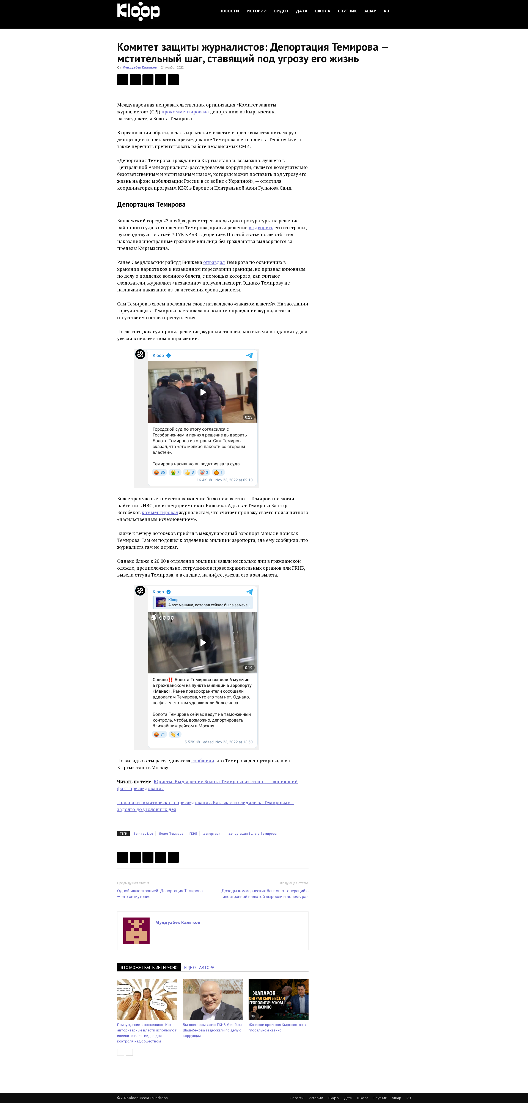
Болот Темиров (171, 833)
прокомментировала (185, 111)
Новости (229, 10)
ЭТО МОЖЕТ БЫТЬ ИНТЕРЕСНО (149, 967)
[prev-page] (120, 1052)
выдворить (261, 227)
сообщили (202, 760)
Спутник (347, 10)
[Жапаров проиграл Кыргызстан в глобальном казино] (279, 999)
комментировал (160, 512)
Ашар (370, 10)
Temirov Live (143, 833)
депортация (212, 833)
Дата (301, 10)
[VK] (147, 79)
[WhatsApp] (173, 79)
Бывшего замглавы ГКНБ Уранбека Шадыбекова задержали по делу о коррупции (212, 1030)
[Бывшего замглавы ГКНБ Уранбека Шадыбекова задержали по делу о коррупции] (213, 999)
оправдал (214, 262)
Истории (256, 10)
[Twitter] (135, 79)
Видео (281, 10)
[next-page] (129, 1052)
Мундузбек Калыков (139, 67)
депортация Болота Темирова (253, 833)
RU (386, 10)
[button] (404, 11)
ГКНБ (193, 833)
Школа (322, 10)
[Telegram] (160, 79)
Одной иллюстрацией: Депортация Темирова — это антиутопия (160, 893)
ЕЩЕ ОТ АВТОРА (199, 967)
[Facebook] (122, 79)
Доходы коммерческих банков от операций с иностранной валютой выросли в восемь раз (265, 893)
